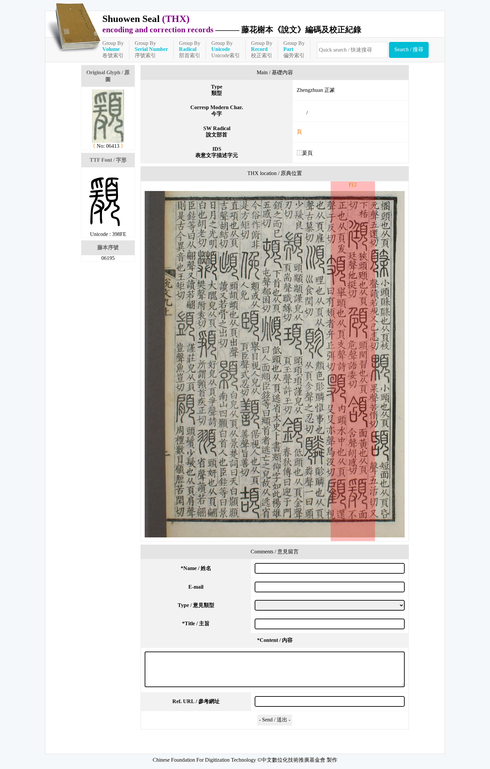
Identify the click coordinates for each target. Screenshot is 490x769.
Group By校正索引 (261, 49)
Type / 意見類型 (196, 605)
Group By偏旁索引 (294, 49)
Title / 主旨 (196, 623)
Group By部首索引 (189, 49)
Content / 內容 (275, 640)
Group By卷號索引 (113, 49)
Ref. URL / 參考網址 (196, 701)
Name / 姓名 (196, 568)
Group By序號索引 (151, 49)
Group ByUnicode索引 (225, 49)
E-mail (195, 587)
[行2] (275, 364)
